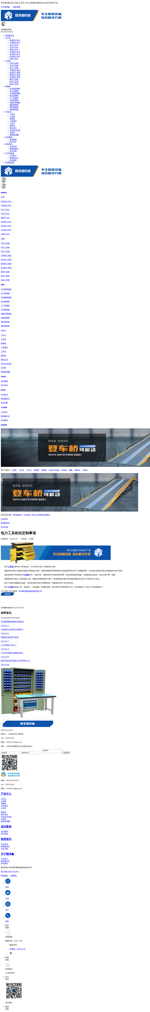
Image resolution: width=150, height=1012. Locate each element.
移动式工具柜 (15, 72)
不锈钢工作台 (15, 42)
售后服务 (13, 160)
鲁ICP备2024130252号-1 (10, 871)
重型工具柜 (14, 79)
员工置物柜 (14, 91)
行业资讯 (13, 146)
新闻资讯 (8, 144)
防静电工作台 (15, 40)
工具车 (12, 123)
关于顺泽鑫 (5, 7)
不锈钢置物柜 (15, 93)
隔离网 (44, 470)
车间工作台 (14, 47)
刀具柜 (84, 470)
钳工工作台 (14, 45)
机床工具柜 (14, 82)
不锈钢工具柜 (15, 70)
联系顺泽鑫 (9, 162)
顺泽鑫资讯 (14, 149)
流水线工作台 (15, 56)
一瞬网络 (13, 876)
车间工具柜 (14, 63)
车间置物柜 (14, 100)
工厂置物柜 (14, 98)
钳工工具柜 (14, 68)
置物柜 (8, 86)
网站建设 (4, 876)
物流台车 (13, 128)
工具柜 (8, 61)
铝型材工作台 (15, 54)
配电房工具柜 (15, 75)
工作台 (8, 38)
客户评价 (13, 142)
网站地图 (16, 7)
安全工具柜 (14, 65)
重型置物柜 (14, 107)
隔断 (70, 470)
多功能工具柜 (15, 77)
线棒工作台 (14, 49)
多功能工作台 (15, 52)
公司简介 (13, 155)
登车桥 (12, 132)
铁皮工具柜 (14, 84)
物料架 (12, 125)
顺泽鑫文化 (14, 158)
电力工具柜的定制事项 (41, 515)
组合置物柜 (14, 95)
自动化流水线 (15, 130)
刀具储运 (13, 121)
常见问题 (13, 151)
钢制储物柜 (14, 105)
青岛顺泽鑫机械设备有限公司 (30, 591)
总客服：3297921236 (17, 949)
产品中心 (8, 112)
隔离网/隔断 (14, 135)
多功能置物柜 (15, 89)
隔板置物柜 (14, 109)
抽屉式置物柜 (15, 102)
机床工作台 (14, 59)
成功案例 (8, 137)
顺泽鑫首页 (9, 35)
